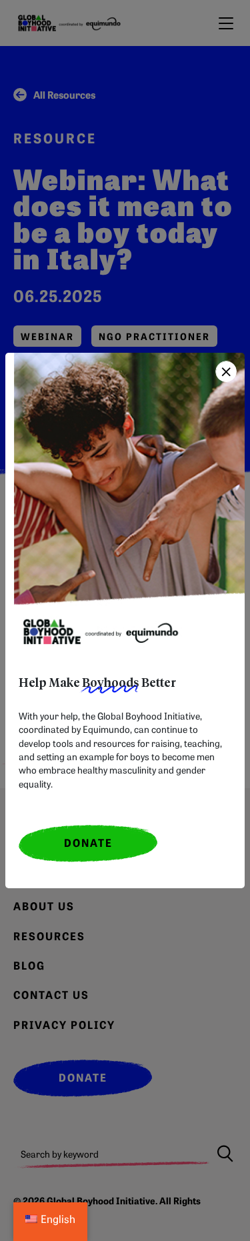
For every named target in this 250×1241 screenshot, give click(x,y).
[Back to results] (226, 371)
